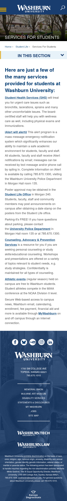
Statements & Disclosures (34, 402)
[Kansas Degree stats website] (33, 495)
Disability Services (33, 398)
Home (8, 46)
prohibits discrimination (34, 456)
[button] (62, 8)
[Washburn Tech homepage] (33, 433)
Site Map (33, 415)
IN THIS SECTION (34, 55)
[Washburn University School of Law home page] (33, 445)
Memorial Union (33, 389)
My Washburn (34, 406)
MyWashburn (47, 313)
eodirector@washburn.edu (30, 477)
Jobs (33, 411)
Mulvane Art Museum (33, 393)
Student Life (22, 46)
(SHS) (26, 97)
